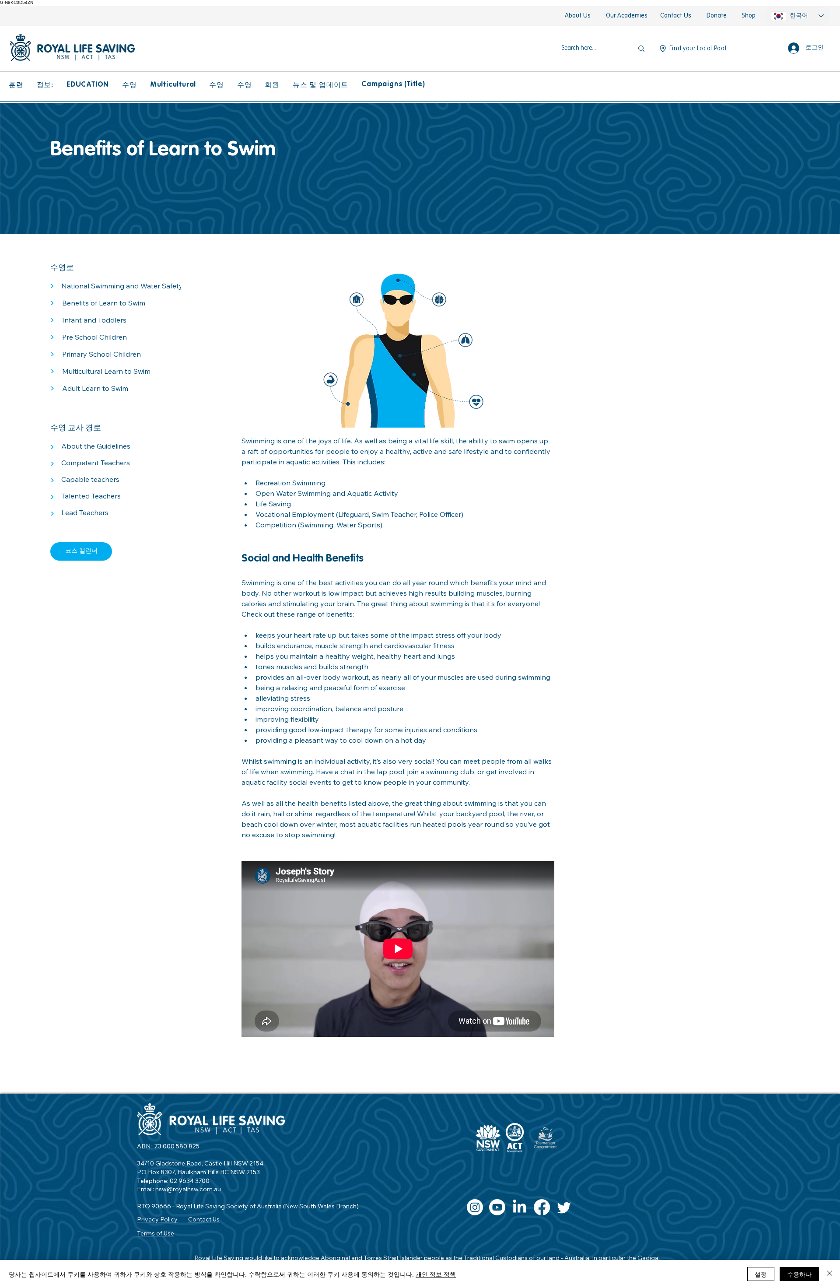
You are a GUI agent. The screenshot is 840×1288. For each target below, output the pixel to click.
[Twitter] (564, 1207)
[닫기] (829, 1274)
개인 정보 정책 (436, 1274)
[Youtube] (497, 1207)
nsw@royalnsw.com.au (188, 1189)
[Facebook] (542, 1207)
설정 (761, 1274)
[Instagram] (475, 1207)
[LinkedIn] (519, 1207)
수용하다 (799, 1274)
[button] (16, 85)
